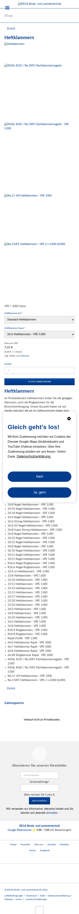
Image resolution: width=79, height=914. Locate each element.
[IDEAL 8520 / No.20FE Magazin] (33, 92)
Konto (32, 850)
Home (13, 844)
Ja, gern (39, 492)
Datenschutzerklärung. (34, 456)
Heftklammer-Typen (15, 328)
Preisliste (64, 844)
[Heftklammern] (14, 52)
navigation (7, 7)
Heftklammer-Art (13, 313)
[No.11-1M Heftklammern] (28, 217)
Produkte (25, 844)
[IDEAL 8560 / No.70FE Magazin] (39, 157)
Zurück (11, 28)
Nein (39, 476)
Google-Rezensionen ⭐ (22, 830)
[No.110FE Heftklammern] (34, 272)
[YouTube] (8, 858)
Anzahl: (8, 364)
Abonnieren (39, 801)
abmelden (52, 813)
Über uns (38, 844)
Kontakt (52, 844)
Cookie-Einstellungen (36, 899)
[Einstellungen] (69, 419)
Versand (25, 356)
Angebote (45, 850)
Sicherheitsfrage (39, 782)
